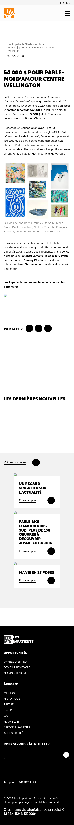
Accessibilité (13, 733)
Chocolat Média (51, 802)
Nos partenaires (16, 673)
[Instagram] (14, 771)
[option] (62, 3)
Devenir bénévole (17, 667)
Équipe (8, 710)
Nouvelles (12, 721)
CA (6, 716)
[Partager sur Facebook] (29, 328)
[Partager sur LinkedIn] (48, 328)
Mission (9, 693)
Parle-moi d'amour (37, 44)
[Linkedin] (31, 771)
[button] (67, 13)
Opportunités (15, 653)
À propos (11, 684)
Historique (12, 699)
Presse (9, 704)
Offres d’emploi (15, 662)
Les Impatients (15, 44)
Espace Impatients (17, 727)
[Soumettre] (66, 755)
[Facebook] (6, 771)
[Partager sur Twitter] (38, 328)
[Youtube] (23, 771)
